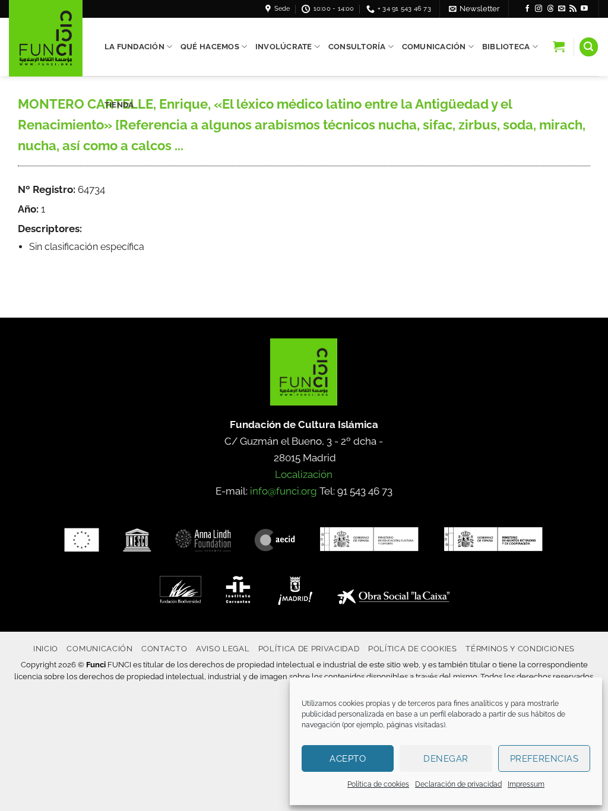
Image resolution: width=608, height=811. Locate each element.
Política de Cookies (412, 648)
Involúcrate (283, 46)
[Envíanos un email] (561, 9)
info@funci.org (283, 491)
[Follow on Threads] (550, 9)
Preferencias (544, 758)
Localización (303, 474)
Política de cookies (378, 784)
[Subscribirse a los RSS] (573, 9)
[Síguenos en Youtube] (584, 9)
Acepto (348, 758)
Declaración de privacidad (458, 784)
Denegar (445, 758)
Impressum (526, 784)
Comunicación (434, 46)
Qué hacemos (209, 46)
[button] (474, 8)
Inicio (45, 648)
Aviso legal (222, 648)
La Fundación (134, 46)
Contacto (164, 648)
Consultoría (357, 46)
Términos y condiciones (520, 648)
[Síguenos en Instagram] (538, 9)
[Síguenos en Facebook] (527, 9)
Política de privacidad (309, 648)
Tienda (119, 104)
